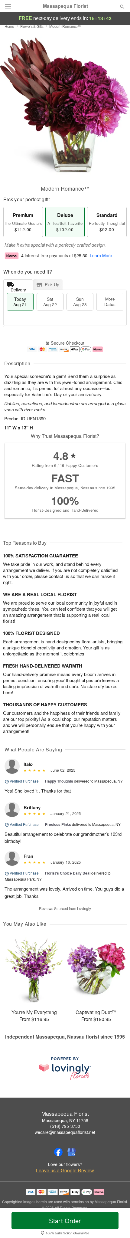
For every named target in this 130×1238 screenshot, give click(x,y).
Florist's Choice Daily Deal (67, 873)
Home (9, 26)
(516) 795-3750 (65, 1126)
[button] (117, 1224)
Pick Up (52, 284)
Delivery (18, 288)
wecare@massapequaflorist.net (65, 1132)
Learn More (101, 256)
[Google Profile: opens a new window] (71, 1152)
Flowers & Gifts (32, 26)
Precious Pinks (58, 824)
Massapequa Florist (65, 6)
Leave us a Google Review (65, 1170)
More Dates (109, 301)
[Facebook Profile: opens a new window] (58, 1152)
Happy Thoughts (59, 781)
